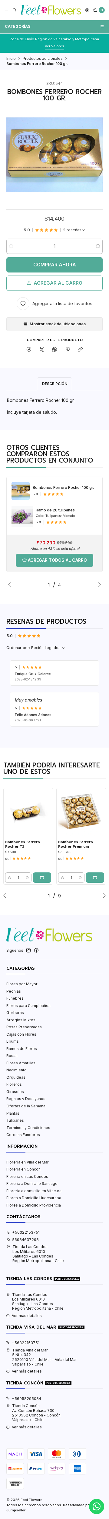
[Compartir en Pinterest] (67, 350)
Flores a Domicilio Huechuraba (33, 1198)
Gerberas (15, 1012)
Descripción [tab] (54, 383)
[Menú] (6, 10)
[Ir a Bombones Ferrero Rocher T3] (28, 813)
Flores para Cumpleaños (28, 1005)
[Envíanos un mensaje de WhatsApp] (96, 1506)
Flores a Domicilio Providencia (33, 1205)
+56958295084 (26, 1398)
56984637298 (25, 1239)
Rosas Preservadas (24, 1027)
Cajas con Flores (21, 1034)
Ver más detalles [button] (27, 1315)
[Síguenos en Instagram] (28, 950)
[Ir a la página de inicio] (51, 10)
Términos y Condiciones (28, 1127)
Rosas (12, 1055)
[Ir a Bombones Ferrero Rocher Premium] (81, 813)
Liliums (12, 1041)
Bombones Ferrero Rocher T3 (22, 844)
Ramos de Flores (21, 1048)
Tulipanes (15, 1120)
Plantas (12, 1113)
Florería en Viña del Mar (27, 1162)
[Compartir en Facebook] (29, 350)
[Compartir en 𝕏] (41, 350)
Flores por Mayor (22, 984)
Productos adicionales (43, 58)
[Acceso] (87, 10)
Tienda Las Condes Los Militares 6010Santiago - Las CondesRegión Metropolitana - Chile (38, 1253)
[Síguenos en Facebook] (36, 950)
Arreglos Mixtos (20, 1020)
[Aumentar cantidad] (98, 246)
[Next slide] (98, 584)
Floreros (14, 1084)
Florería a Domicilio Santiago (32, 1183)
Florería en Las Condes (27, 1176)
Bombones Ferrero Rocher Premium (75, 844)
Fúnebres (15, 998)
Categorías (18, 26)
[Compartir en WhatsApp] (54, 350)
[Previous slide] (10, 584)
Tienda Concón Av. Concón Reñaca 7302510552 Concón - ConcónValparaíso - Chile (36, 1412)
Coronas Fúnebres (23, 1134)
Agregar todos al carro (57, 560)
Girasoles (15, 1091)
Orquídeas (15, 1077)
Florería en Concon (23, 1169)
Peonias (13, 991)
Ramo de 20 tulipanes (55, 510)
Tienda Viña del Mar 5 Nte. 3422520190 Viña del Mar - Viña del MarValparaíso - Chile (44, 1357)
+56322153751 (26, 1232)
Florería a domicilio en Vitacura (33, 1191)
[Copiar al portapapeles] (80, 350)
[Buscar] (14, 10)
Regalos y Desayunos (25, 1098)
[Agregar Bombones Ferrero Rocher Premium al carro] (95, 877)
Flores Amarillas (20, 1063)
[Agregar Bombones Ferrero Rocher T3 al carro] (42, 877)
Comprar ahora (54, 265)
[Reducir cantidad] (11, 246)
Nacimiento (16, 1070)
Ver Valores (66, 46)
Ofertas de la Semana (25, 1106)
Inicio (11, 58)
